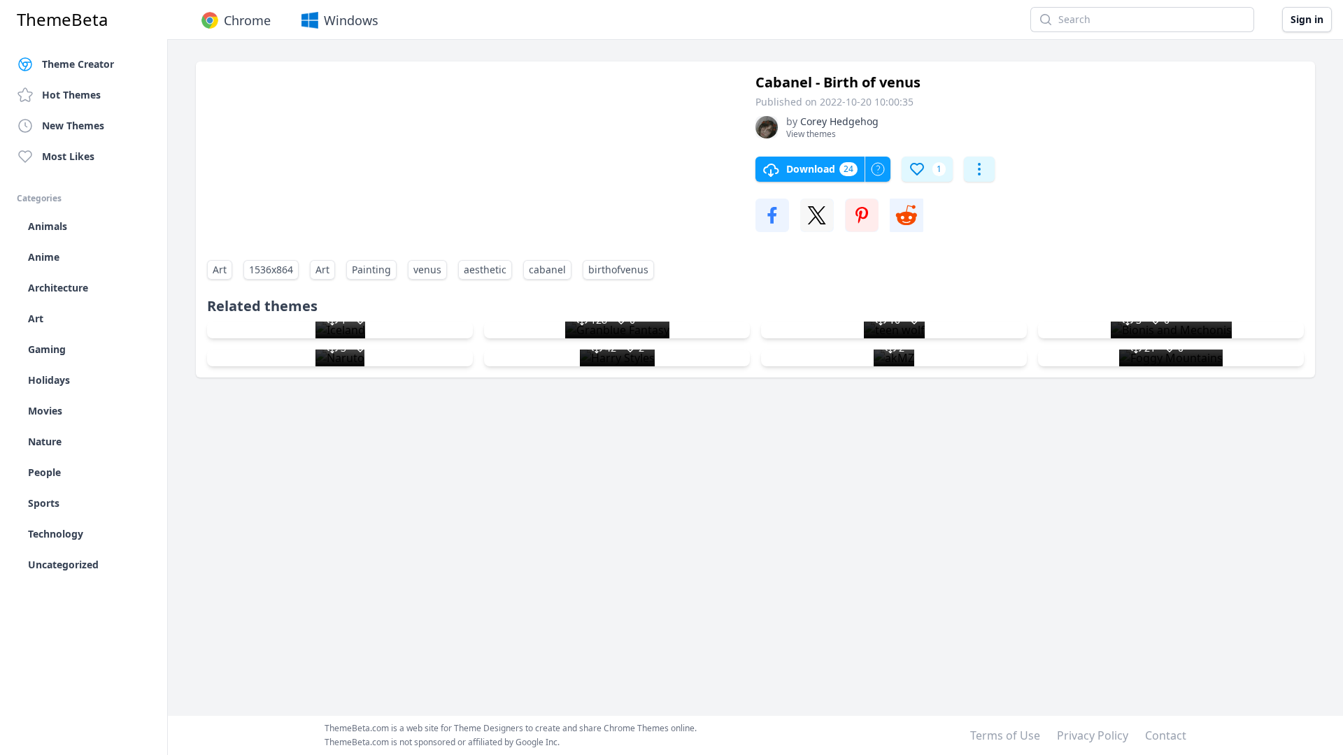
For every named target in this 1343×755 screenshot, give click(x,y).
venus (427, 269)
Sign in (1307, 19)
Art (220, 269)
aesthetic (485, 269)
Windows (351, 20)
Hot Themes (71, 94)
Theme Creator (78, 64)
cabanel (547, 269)
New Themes (73, 125)
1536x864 (271, 269)
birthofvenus (618, 269)
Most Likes (68, 156)
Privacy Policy (1092, 735)
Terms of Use (1005, 735)
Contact (1165, 735)
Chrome (247, 20)
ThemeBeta (62, 19)
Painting (371, 269)
